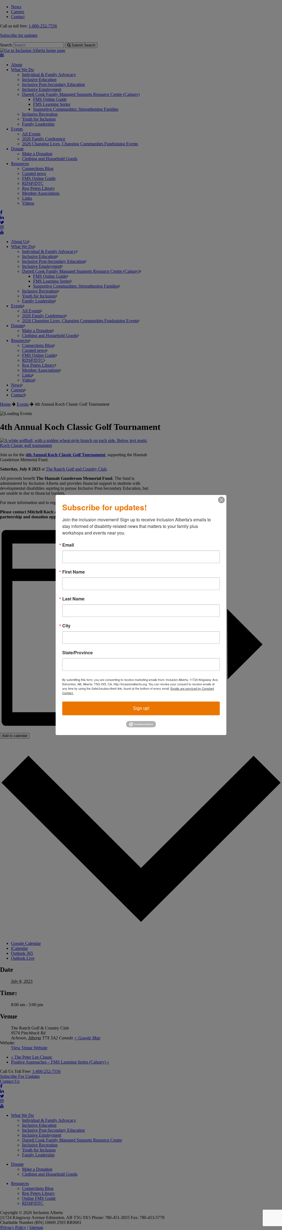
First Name (73, 572)
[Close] (221, 500)
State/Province (77, 652)
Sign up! (141, 708)
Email (68, 545)
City (66, 626)
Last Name (73, 599)
